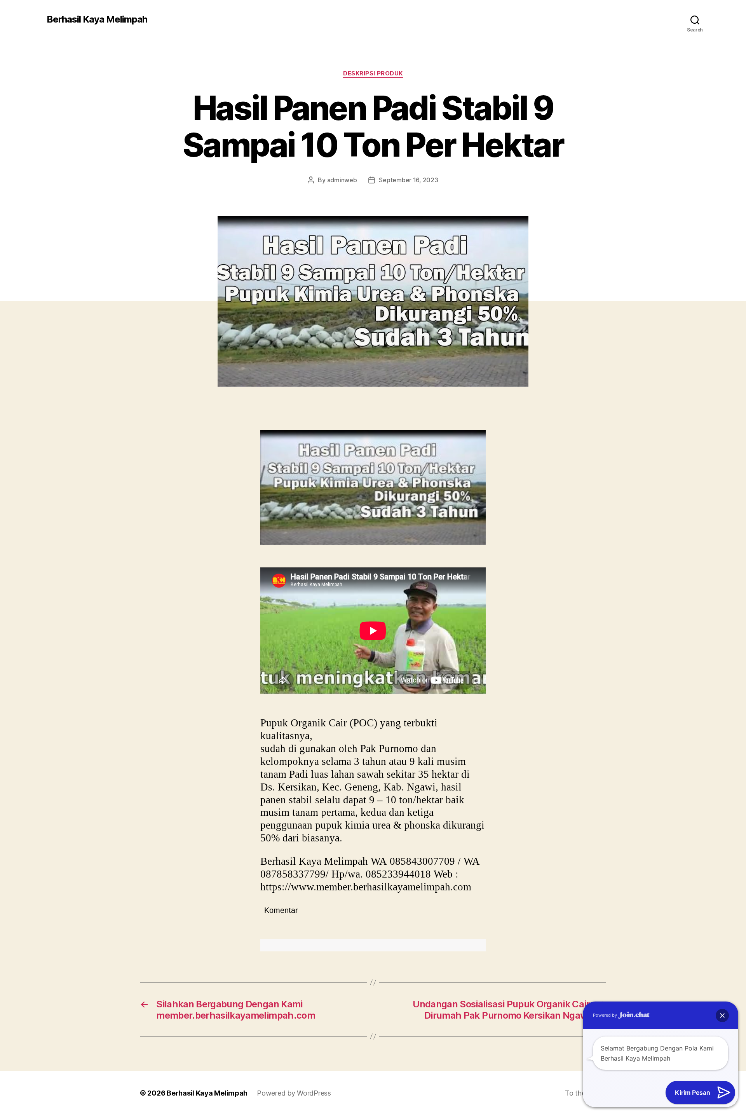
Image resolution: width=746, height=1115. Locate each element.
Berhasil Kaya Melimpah (97, 19)
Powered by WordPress (294, 1093)
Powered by (605, 1015)
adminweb (342, 180)
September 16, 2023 (408, 180)
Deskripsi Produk (373, 73)
